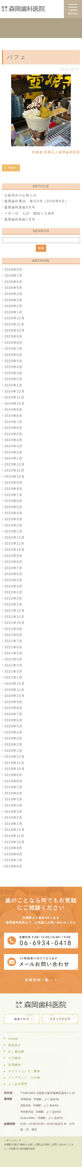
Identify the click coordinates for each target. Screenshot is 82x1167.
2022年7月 (13, 568)
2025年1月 (13, 385)
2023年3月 (13, 519)
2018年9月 (13, 848)
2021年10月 (14, 622)
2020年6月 (13, 720)
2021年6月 (13, 647)
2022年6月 (13, 574)
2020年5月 (13, 726)
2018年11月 (14, 836)
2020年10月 (14, 695)
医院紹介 (14, 1045)
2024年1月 (13, 458)
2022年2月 (13, 598)
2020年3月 (13, 738)
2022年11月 (14, 543)
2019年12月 (14, 756)
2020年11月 (14, 689)
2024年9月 (13, 409)
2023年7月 (13, 495)
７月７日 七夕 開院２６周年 (31, 213)
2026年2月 (13, 306)
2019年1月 (13, 823)
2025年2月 (13, 379)
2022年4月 (13, 586)
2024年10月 (14, 403)
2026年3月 (13, 300)
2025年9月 (13, 336)
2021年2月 (13, 671)
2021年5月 (13, 653)
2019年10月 (14, 769)
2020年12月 (14, 683)
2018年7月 (13, 860)
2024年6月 (13, 428)
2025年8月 (13, 342)
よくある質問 (17, 1083)
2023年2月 (13, 525)
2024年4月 (13, 440)
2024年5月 (13, 434)
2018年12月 (14, 829)
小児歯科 (14, 1058)
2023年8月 (13, 488)
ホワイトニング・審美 (24, 1071)
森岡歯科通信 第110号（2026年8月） (36, 201)
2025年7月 (13, 348)
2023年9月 (13, 482)
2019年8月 (13, 781)
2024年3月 (13, 446)
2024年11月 (14, 397)
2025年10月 (14, 330)
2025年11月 (14, 324)
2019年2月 (13, 817)
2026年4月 (13, 294)
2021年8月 (13, 635)
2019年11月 (14, 763)
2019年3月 (13, 811)
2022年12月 (14, 537)
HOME (13, 1038)
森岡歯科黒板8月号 (19, 207)
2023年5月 (13, 507)
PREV (12, 167)
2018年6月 (13, 866)
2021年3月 (13, 665)
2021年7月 (13, 641)
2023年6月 (13, 501)
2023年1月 (13, 531)
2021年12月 (14, 610)
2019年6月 (13, 793)
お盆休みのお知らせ (20, 195)
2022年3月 (13, 592)
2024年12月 (14, 391)
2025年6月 (13, 354)
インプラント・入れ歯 (24, 1077)
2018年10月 (14, 842)
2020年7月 (13, 714)
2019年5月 (13, 799)
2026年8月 (13, 269)
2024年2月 (13, 452)
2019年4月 (13, 805)
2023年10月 (14, 476)
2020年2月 (13, 744)
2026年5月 (13, 287)
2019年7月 (13, 787)
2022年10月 (14, 549)
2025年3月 (13, 373)
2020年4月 (13, 732)
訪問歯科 (14, 1064)
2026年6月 (13, 281)
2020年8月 (13, 708)
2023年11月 (14, 470)
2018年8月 (13, 854)
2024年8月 (13, 415)
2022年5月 (13, 580)
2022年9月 (13, 556)
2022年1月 (13, 604)
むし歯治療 (16, 1051)
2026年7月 (13, 275)
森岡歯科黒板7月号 (19, 219)
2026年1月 (13, 312)
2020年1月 (13, 750)
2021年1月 (13, 677)
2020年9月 (13, 702)
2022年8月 (13, 561)
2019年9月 (13, 775)
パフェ (17, 57)
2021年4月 (13, 659)
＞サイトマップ (12, 1140)
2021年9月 (13, 629)
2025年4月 (13, 367)
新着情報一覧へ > (41, 980)
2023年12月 (14, 464)
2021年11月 (14, 616)
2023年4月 (13, 513)
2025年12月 (14, 318)
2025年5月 (13, 361)
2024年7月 (13, 422)
